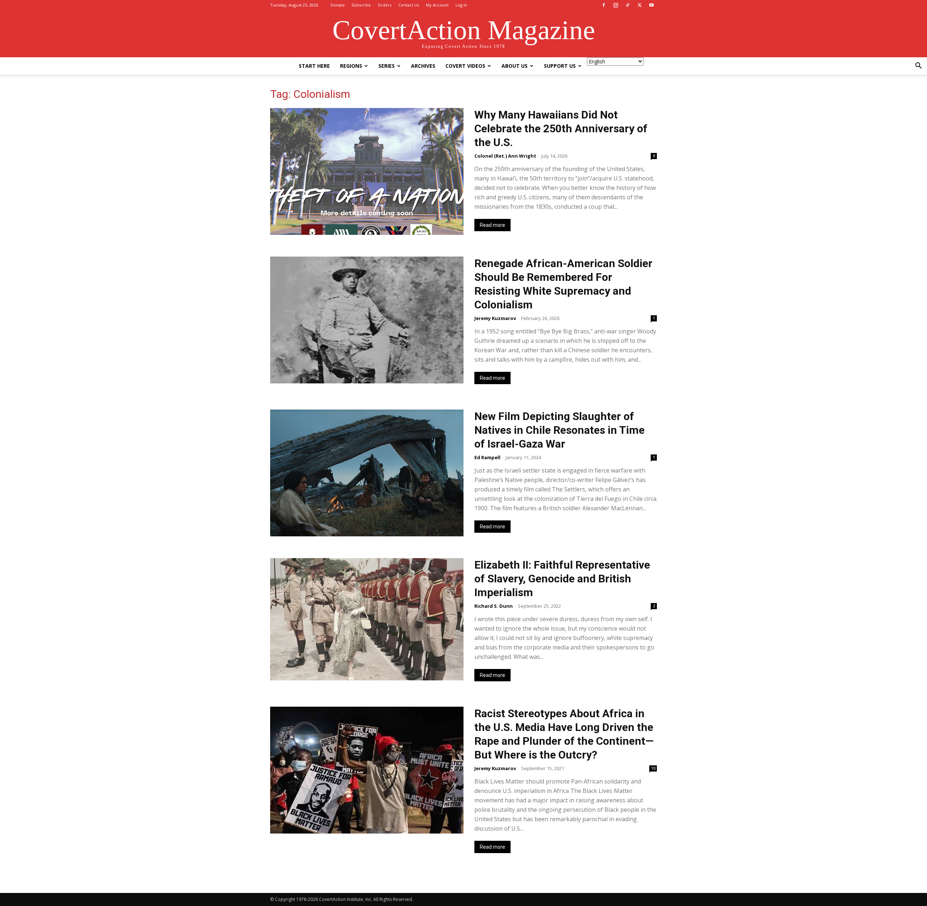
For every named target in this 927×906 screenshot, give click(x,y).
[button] (918, 66)
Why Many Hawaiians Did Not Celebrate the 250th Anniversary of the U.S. (560, 128)
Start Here (314, 65)
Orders (384, 5)
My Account (437, 5)
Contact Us (408, 5)
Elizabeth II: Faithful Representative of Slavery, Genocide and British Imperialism (562, 578)
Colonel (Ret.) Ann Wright (505, 156)
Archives (423, 65)
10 (653, 768)
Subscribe (361, 5)
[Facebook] (603, 5)
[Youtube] (651, 5)
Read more (492, 225)
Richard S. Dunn (493, 606)
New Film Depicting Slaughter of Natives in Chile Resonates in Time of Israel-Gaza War (559, 430)
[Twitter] (639, 5)
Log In (461, 5)
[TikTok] (627, 5)
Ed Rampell (487, 457)
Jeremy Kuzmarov (495, 318)
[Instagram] (615, 5)
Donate (338, 5)
